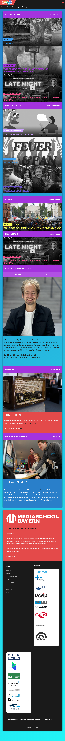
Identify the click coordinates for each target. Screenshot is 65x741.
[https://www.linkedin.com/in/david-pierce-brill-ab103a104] (32, 306)
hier (21, 428)
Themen (9, 570)
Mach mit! (56, 436)
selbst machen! (42, 490)
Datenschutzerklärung (12, 719)
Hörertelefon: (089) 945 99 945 (35, 719)
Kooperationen (10, 586)
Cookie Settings (48, 719)
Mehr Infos (55, 369)
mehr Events (55, 199)
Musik (8, 573)
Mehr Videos (55, 234)
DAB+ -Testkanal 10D (29, 423)
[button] (17, 274)
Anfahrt (8, 592)
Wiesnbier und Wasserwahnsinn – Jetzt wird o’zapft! (31, 98)
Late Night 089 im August (11, 93)
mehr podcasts (54, 105)
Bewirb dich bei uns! (11, 556)
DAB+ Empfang (10, 582)
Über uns (9, 579)
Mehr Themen (55, 14)
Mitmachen (9, 589)
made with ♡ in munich (32, 727)
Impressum (23, 719)
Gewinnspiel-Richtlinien (12, 576)
